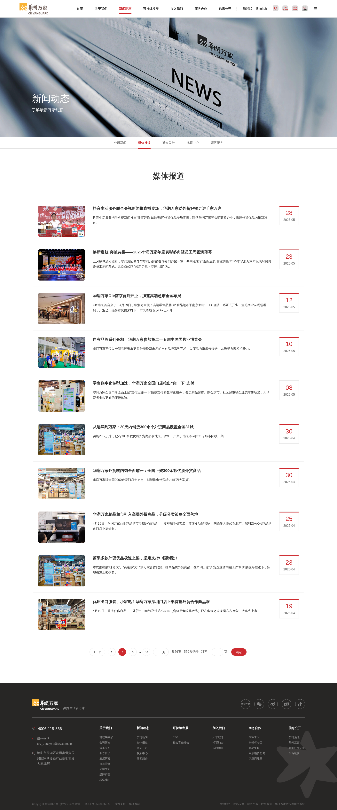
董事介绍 (104, 748)
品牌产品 (104, 774)
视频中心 (192, 142)
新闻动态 (125, 8)
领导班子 (104, 753)
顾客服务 (217, 142)
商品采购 (254, 748)
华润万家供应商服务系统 (290, 804)
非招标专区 (255, 742)
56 (146, 652)
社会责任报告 (181, 742)
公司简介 (104, 742)
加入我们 (176, 8)
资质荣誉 (104, 763)
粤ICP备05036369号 (97, 804)
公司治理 (294, 737)
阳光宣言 (294, 742)
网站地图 (225, 804)
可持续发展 (151, 8)
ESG (175, 737)
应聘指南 (218, 748)
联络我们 (104, 779)
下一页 (161, 652)
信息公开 (225, 8)
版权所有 (252, 804)
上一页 (97, 652)
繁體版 (247, 8)
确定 (239, 652)
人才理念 (218, 737)
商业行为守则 (297, 748)
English (261, 8)
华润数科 (134, 804)
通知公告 (168, 142)
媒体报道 (144, 142)
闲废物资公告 (257, 753)
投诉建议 (294, 753)
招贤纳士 (218, 742)
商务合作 (201, 8)
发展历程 (104, 758)
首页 (80, 8)
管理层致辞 (106, 737)
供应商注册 (255, 758)
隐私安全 (238, 804)
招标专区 (254, 737)
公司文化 (104, 769)
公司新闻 (120, 142)
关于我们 (101, 8)
